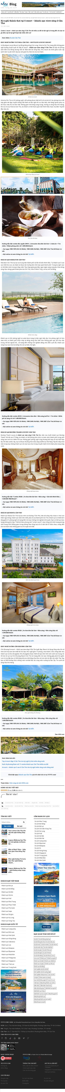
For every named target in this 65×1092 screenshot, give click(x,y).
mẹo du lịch (52, 974)
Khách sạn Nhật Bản (8, 954)
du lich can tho (9, 806)
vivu (49, 980)
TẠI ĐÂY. (31, 427)
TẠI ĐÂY (31, 254)
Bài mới (19, 826)
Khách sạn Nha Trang (9, 901)
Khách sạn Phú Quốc (8, 908)
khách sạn (43, 958)
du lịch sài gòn (38, 950)
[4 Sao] (5, 790)
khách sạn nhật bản (50, 961)
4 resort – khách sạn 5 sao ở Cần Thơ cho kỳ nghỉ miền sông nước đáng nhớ (28, 767)
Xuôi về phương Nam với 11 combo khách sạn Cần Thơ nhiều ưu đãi (25, 764)
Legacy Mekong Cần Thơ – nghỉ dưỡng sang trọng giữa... (17, 870)
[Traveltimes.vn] (46, 884)
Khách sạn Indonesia (8, 942)
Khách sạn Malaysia (8, 948)
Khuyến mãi (4, 1078)
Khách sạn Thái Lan (8, 964)
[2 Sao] (2, 790)
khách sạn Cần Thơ (25, 775)
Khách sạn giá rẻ (52, 958)
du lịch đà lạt (47, 955)
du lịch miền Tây (19, 806)
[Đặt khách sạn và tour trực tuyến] (13, 990)
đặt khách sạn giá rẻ (51, 988)
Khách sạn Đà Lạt (7, 886)
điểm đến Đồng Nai (39, 988)
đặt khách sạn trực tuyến (40, 993)
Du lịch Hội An (53, 944)
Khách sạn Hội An (7, 895)
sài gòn (36, 977)
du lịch (36, 939)
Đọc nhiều (7, 826)
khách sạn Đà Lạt (49, 963)
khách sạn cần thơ (29, 806)
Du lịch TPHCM (47, 952)
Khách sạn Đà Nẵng (8, 889)
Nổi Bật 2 (47, 802)
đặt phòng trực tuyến (39, 1002)
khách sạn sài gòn (39, 963)
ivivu (53, 955)
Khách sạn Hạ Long (8, 918)
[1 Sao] (1, 790)
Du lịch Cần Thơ (17, 17)
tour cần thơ (56, 806)
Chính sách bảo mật (29, 1068)
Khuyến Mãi (34, 802)
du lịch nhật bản (48, 947)
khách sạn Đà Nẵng (39, 966)
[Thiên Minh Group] (26, 1058)
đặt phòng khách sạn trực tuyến (42, 999)
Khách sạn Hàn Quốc (8, 935)
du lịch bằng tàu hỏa (39, 942)
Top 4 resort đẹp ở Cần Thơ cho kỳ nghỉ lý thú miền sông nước (23, 761)
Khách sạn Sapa (7, 911)
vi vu (53, 980)
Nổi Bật (41, 802)
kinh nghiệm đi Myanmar (40, 974)
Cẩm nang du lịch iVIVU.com (18, 783)
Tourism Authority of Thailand (51, 1066)
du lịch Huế (37, 944)
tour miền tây (4, 808)
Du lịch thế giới (49, 1081)
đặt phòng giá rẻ (53, 993)
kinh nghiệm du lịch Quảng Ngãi (42, 972)
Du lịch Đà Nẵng (38, 955)
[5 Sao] (7, 790)
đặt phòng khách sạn (39, 996)
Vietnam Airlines (50, 1072)
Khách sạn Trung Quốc (9, 967)
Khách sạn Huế (6, 898)
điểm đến (36, 985)
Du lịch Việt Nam (27, 1078)
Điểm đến (27, 802)
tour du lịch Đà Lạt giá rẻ (40, 980)
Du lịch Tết (4, 1083)
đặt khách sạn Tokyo (39, 991)
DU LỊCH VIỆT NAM (9, 17)
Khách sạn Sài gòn (7, 914)
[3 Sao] (4, 790)
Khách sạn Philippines (9, 958)
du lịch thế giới (38, 952)
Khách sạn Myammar (8, 951)
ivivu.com (36, 958)
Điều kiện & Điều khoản (30, 1066)
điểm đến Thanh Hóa (46, 985)
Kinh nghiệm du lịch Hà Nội (41, 969)
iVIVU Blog (4, 1068)
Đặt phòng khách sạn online (47, 983)
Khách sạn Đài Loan (8, 932)
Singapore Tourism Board (53, 1070)
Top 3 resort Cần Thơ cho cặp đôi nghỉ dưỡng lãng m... (17, 832)
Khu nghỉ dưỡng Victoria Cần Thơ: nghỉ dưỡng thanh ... (17, 861)
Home (2, 17)
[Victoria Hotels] (39, 1058)
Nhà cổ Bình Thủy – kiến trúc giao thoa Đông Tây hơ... (17, 851)
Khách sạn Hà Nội (7, 892)
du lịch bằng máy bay (44, 939)
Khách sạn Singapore (8, 961)
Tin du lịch (4, 1081)
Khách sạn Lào (6, 945)
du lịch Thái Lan (47, 950)
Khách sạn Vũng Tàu (8, 921)
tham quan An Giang (45, 977)
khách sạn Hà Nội (38, 961)
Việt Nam (36, 983)
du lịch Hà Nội (45, 944)
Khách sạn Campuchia (9, 929)
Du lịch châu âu (50, 942)
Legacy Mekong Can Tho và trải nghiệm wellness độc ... (17, 842)
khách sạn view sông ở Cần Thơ (43, 806)
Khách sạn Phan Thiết (9, 905)
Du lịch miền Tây (26, 17)
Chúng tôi (4, 1066)
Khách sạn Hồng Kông (9, 938)
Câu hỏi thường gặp (29, 1070)
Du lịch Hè (47, 1078)
